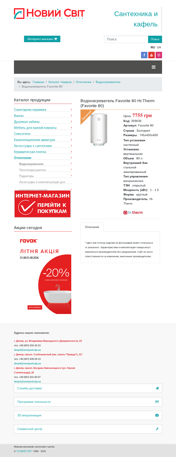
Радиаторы (26, 176)
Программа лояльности (34, 401)
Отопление (22, 158)
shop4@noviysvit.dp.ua (27, 363)
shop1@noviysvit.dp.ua (27, 381)
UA (159, 47)
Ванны (19, 115)
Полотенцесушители (32, 170)
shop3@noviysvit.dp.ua (27, 350)
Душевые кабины (27, 121)
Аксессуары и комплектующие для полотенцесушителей (42, 182)
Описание (92, 227)
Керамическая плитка (30, 152)
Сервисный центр (29, 429)
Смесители (22, 133)
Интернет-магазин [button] (40, 39)
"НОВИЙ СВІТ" (24, 451)
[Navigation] (153, 67)
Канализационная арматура (34, 140)
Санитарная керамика (30, 109)
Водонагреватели (31, 164)
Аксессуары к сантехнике (33, 146)
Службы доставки (29, 388)
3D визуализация (29, 415)
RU (153, 47)
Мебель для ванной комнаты (35, 127)
